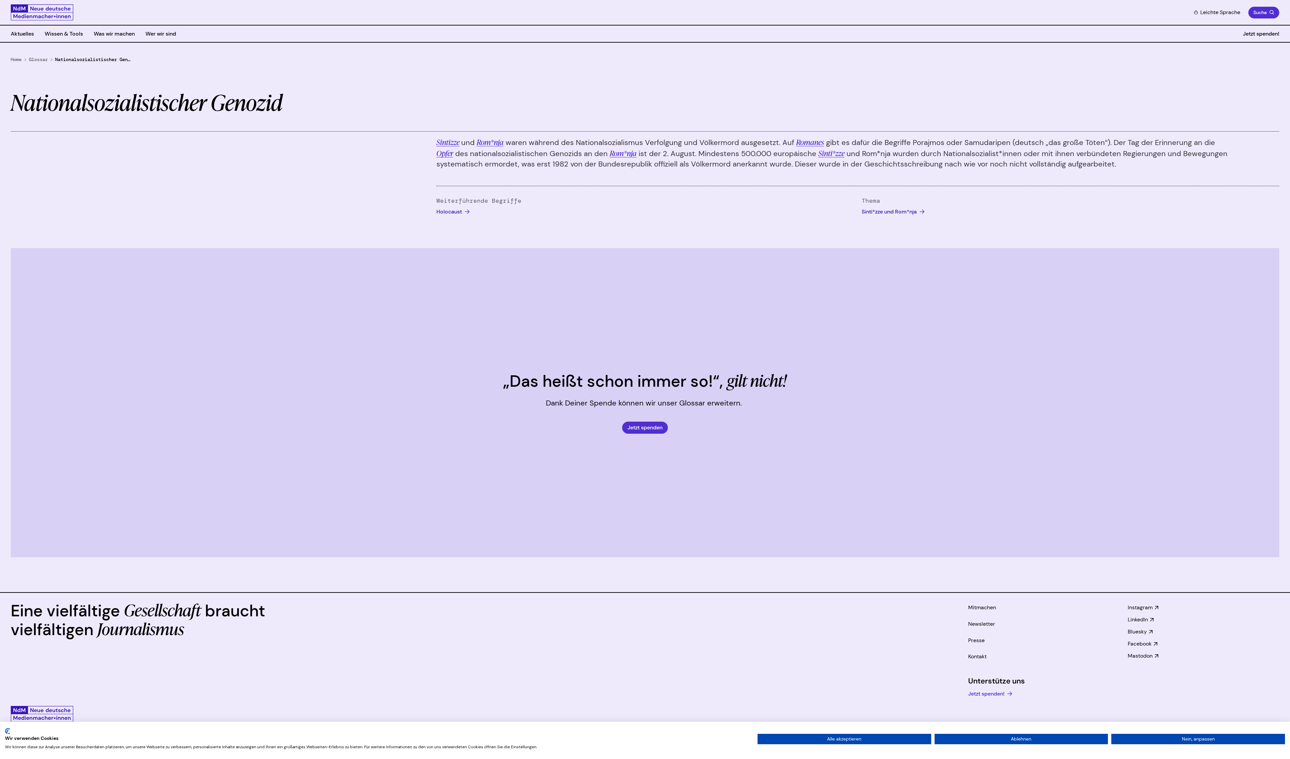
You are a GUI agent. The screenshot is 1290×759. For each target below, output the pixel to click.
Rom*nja (490, 141)
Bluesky (1137, 631)
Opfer (444, 152)
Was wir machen (114, 33)
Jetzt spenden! (1261, 33)
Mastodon (1140, 655)
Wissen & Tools (64, 33)
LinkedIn (1138, 619)
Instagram (1140, 607)
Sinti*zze (831, 152)
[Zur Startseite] (42, 12)
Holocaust (449, 211)
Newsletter (981, 623)
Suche (1260, 12)
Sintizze (448, 141)
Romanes (810, 141)
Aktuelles (22, 33)
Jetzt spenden (645, 427)
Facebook (1140, 643)
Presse (976, 640)
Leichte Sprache (1220, 12)
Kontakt (977, 656)
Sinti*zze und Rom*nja (890, 211)
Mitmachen (982, 607)
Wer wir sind (160, 33)
